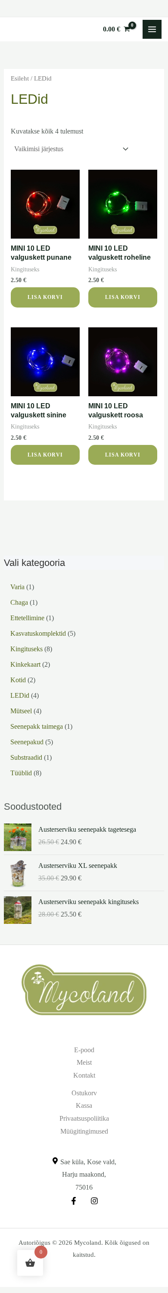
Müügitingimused (84, 1131)
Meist (84, 1062)
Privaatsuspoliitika (84, 1118)
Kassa (84, 1105)
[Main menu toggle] (152, 29)
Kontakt (84, 1075)
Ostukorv (84, 1093)
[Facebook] (74, 1201)
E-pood (84, 1050)
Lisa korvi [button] (45, 297)
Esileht (20, 78)
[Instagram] (94, 1201)
